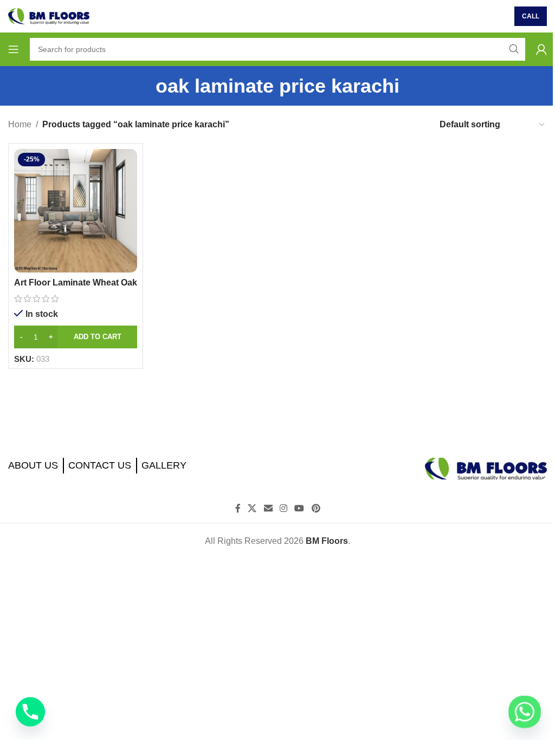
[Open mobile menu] (13, 49)
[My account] (541, 49)
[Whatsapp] (524, 711)
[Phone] (30, 711)
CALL (530, 16)
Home (19, 124)
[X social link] (252, 509)
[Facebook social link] (237, 509)
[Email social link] (268, 509)
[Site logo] (48, 15)
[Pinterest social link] (316, 509)
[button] (75, 337)
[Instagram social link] (283, 509)
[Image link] (486, 467)
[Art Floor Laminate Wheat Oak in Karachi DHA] (75, 210)
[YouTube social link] (299, 509)
